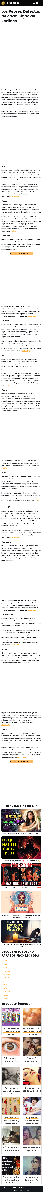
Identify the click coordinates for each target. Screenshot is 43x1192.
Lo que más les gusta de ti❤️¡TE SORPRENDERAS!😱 (21, 861)
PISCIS (6, 988)
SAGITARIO (7, 992)
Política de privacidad (29, 1188)
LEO (5, 981)
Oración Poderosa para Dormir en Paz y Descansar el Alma (21, 945)
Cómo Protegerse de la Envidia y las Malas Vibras (21, 833)
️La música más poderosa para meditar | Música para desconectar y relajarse (21, 916)
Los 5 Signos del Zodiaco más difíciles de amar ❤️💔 (21, 888)
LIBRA (5, 985)
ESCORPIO (7, 974)
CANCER (7, 967)
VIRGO (6, 998)
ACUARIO (7, 961)
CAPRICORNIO (9, 971)
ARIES (5, 964)
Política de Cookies (21, 1190)
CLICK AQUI (14, 196)
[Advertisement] (21, 55)
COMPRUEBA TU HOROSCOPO (22, 254)
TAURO (6, 995)
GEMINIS (6, 978)
